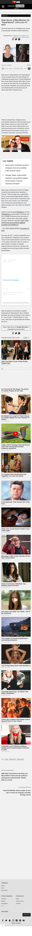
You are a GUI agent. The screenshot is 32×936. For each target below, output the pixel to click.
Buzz (2, 888)
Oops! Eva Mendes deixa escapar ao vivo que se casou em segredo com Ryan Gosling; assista (17, 793)
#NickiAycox (20, 212)
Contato (18, 903)
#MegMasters (5, 214)
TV (2, 906)
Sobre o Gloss (19, 901)
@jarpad (22, 223)
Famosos (3, 898)
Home (17, 898)
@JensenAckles (15, 223)
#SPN (26, 220)
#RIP (22, 220)
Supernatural (20, 759)
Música (3, 901)
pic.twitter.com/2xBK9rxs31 (10, 225)
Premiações (4, 903)
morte (6, 759)
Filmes (3, 885)
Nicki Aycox (12, 759)
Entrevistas (4, 890)
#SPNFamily (5, 223)
